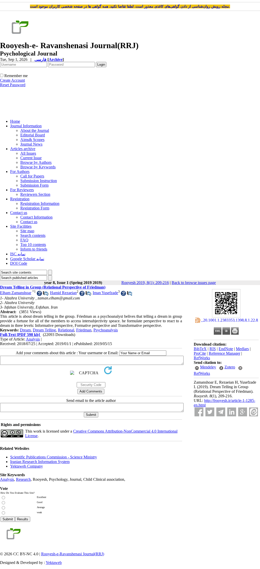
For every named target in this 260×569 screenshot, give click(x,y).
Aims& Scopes (32, 139)
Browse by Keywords (38, 167)
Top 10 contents (33, 244)
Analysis (33, 339)
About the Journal (34, 130)
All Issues (28, 153)
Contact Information (36, 217)
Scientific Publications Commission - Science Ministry (53, 457)
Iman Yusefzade (105, 293)
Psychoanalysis (105, 330)
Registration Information (39, 203)
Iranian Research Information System (40, 461)
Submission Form (34, 185)
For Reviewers (22, 190)
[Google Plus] (242, 411)
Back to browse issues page (194, 282)
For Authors (19, 171)
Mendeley (208, 367)
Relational (66, 330)
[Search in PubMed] (45, 294)
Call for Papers (32, 176)
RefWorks (202, 358)
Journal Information (26, 126)
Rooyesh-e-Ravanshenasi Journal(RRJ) (72, 554)
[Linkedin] (231, 411)
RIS (212, 349)
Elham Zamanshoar (15, 293)
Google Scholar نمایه (27, 259)
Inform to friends (33, 249)
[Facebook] (198, 411)
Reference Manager (224, 353)
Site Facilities (20, 226)
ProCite (200, 353)
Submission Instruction (38, 181)
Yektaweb (54, 562)
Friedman (83, 330)
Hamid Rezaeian (63, 293)
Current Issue (31, 158)
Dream (25, 330)
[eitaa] (253, 411)
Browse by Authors (36, 162)
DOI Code (18, 263)
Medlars (242, 349)
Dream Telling (44, 330)
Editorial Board (32, 135)
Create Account (12, 80)
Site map (27, 231)
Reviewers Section (35, 194)
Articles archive (22, 149)
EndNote (226, 349)
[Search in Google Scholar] (39, 294)
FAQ (24, 240)
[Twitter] (209, 411)
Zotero (229, 367)
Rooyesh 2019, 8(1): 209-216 (145, 282)
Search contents (32, 235)
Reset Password (12, 85)
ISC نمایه (17, 254)
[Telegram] (220, 411)
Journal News (31, 144)
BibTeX (200, 349)
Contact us (18, 212)
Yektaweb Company (26, 466)
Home (15, 121)
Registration (19, 199)
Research (23, 479)
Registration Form (34, 208)
